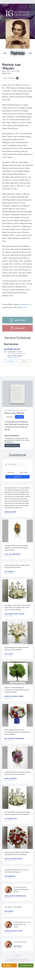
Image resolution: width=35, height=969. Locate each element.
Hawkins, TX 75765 (13, 357)
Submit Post (17, 477)
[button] (17, 531)
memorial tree (24, 304)
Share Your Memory (12, 445)
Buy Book (19, 417)
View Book (9, 417)
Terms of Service (22, 961)
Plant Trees (24, 361)
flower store (23, 307)
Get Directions (10, 361)
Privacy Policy (12, 961)
